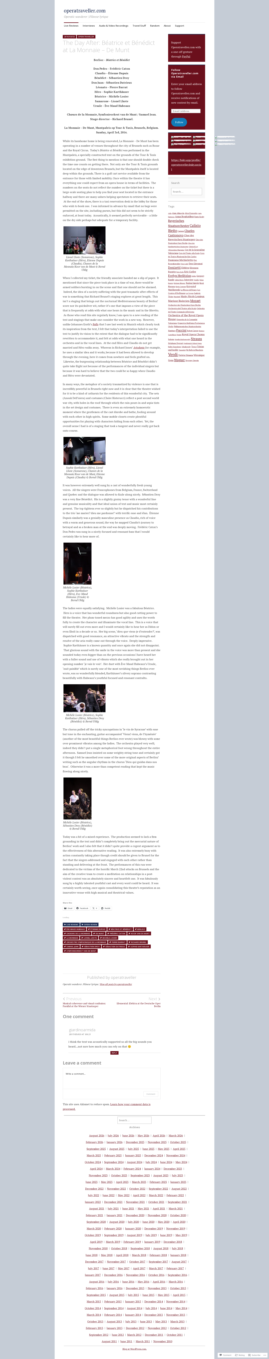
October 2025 (178, 1142)
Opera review (90, 924)
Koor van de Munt (140, 933)
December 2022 (94, 1188)
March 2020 (94, 1228)
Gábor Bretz (179, 280)
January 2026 (114, 1142)
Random (155, 25)
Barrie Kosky (199, 217)
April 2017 (139, 1268)
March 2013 (177, 1321)
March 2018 (139, 1255)
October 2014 (93, 1308)
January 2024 (152, 1168)
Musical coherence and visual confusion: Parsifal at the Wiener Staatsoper (84, 1002)
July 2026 (113, 1135)
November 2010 (162, 1341)
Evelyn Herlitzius (179, 276)
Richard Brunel (138, 942)
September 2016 (177, 1275)
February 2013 (94, 1328)
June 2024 (166, 1162)
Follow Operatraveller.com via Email (184, 73)
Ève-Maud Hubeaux (76, 929)
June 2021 (128, 1208)
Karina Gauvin (192, 283)
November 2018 (98, 1248)
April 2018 (122, 1255)
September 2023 (140, 1175)
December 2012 (135, 1328)
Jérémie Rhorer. (179, 283)
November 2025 (157, 1142)
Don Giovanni (195, 263)
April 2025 (179, 1149)
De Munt (100, 933)
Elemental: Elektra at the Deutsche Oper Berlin (139, 1002)
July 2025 (133, 1149)
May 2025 (163, 1149)
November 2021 (135, 1202)
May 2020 (163, 1222)
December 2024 (153, 1155)
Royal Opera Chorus (193, 334)
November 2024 (175, 1155)
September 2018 (140, 1248)
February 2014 (113, 1314)
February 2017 (175, 1268)
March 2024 (113, 1168)
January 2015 (133, 1301)
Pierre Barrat (118, 942)
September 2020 (96, 1222)
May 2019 (181, 1235)
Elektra (185, 267)
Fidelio (194, 276)
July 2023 (177, 1175)
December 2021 (113, 1202)
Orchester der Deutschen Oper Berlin (184, 305)
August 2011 (109, 1341)
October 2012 (178, 1328)
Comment (150, 1094)
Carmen (181, 231)
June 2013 (146, 1321)
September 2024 (113, 1162)
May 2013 (161, 1321)
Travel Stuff (139, 25)
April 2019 (96, 1242)
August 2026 (96, 1135)
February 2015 (113, 1301)
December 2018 (173, 1242)
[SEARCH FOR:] (186, 191)
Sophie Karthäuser (140, 946)
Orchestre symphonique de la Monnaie (86, 942)
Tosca (194, 346)
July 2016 (113, 1281)
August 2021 (96, 1208)
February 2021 (94, 1215)
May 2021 (143, 1208)
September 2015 (96, 1295)
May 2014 (181, 1308)
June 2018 (92, 1255)
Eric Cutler (190, 271)
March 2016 (176, 1281)
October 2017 (137, 1261)
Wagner (179, 360)
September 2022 (158, 1188)
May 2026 (143, 1135)
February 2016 (94, 1288)
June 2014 (166, 1308)
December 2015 (135, 1288)
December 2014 (153, 1301)
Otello (170, 326)
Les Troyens (189, 293)
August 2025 (116, 1149)
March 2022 (156, 1195)
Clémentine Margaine (176, 250)
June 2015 (148, 1295)
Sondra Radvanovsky (182, 339)
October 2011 (175, 1334)
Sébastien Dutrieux (115, 946)
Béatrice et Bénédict (121, 929)
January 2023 (178, 1182)
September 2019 (113, 1235)
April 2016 (159, 1281)
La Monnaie (72, 938)
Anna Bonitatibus (184, 216)
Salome (171, 339)
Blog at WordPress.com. (134, 1348)
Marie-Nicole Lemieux (192, 296)
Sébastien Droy (92, 946)
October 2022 (137, 1188)
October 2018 (119, 1248)
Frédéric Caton (117, 933)
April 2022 (139, 1195)
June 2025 (148, 1149)
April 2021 (159, 1208)
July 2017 (93, 1268)
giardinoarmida (82, 1029)
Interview (188, 279)
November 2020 (157, 1215)
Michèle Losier (110, 938)
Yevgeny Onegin (192, 360)
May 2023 (107, 1182)
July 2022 (93, 1195)
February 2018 (158, 1255)
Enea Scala (180, 272)
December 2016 (113, 1275)
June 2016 (128, 1281)
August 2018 (160, 1248)
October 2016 (156, 1275)
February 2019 (132, 1242)
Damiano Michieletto (180, 260)
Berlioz (141, 929)
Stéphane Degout (175, 343)
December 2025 (135, 1142)
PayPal (186, 56)
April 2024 (96, 1168)
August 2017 (179, 1261)
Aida (169, 213)
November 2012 (157, 1328)
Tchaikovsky (186, 346)
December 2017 (94, 1261)
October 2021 (156, 1202)
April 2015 (179, 1295)
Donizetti (174, 267)
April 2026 (159, 1135)
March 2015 (94, 1301)
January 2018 (178, 1255)
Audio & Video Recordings (113, 25)
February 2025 (113, 1155)
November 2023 (98, 1175)
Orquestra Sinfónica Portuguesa (191, 323)
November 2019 (175, 1228)
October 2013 (95, 1321)
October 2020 (178, 1215)
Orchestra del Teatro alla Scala (182, 308)
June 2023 (92, 1182)
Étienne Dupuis (98, 929)
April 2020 (179, 1222)
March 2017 (156, 1268)
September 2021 (177, 1202)
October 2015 (178, 1288)
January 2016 (114, 1288)
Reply (114, 1053)
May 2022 (123, 1195)
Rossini (179, 335)
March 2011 (143, 1341)
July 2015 (133, 1295)
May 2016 (143, 1281)
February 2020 (113, 1228)
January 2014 (133, 1314)
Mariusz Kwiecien (179, 301)
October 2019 (93, 1235)
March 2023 (139, 1182)
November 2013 (175, 1314)
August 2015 (116, 1295)
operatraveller (86, 37)
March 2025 (94, 1155)
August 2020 (116, 1222)
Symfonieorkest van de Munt (81, 951)
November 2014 (175, 1301)
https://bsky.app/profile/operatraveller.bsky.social (186, 164)
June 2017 (108, 1268)
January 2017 (93, 1275)
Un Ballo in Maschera (194, 350)
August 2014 (134, 1308)
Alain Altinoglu (178, 213)
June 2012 (118, 1334)
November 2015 (157, 1288)
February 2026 (94, 1142)
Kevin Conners (181, 287)
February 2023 (158, 1182)
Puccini (181, 330)
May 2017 (123, 1268)
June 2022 (108, 1195)
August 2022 (179, 1188)
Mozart (195, 301)
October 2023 (119, 1175)
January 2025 (133, 1155)
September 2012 (98, 1334)
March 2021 (176, 1208)
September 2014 (113, 1308)
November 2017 (116, 1261)
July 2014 (151, 1308)
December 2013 (153, 1314)
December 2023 (173, 1168)
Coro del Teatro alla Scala (189, 253)
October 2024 (93, 1162)
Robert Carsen (192, 331)
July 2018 (177, 1248)
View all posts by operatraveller (116, 984)
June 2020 (148, 1222)
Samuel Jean (72, 946)
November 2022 (116, 1188)
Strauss (196, 339)
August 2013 (114, 1321)
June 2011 (126, 1341)
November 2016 (135, 1275)
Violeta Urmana (185, 355)
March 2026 (176, 1135)
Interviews (89, 25)
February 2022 (175, 1195)
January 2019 (152, 1242)
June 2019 (166, 1235)
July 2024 (151, 1162)
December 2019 (153, 1228)
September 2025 (96, 1149)
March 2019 (113, 1242)
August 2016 (96, 1281)
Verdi (173, 354)
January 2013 (114, 1328)
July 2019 (151, 1235)
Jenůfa (196, 280)
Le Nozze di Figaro (189, 290)
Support (179, 25)
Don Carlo (184, 264)
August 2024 (134, 1162)
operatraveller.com (85, 10)
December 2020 (135, 1215)
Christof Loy (193, 246)
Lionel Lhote (90, 938)
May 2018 (107, 1255)
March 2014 (94, 1314)
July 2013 (130, 1321)
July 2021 (113, 1208)
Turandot (182, 350)
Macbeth (177, 297)
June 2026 (128, 1135)
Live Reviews (71, 25)
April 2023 (122, 1182)
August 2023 (160, 1175)
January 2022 (93, 1202)
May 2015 (163, 1295)
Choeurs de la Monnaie (78, 933)
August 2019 (134, 1235)
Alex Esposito (191, 213)
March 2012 (134, 1334)
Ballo (95, 324)
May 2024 (181, 1162)
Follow (179, 122)
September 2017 (158, 1261)
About (167, 25)
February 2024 (132, 1168)
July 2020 (133, 1222)
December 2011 (154, 1334)
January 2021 (114, 1215)
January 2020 (133, 1228)
